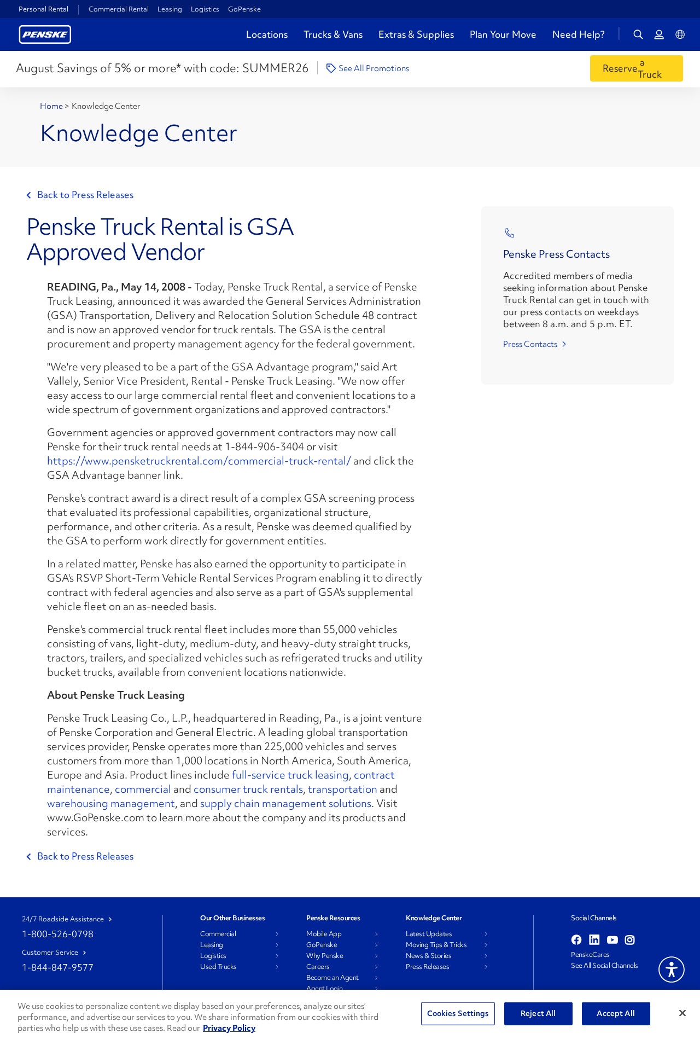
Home (52, 106)
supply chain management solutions (285, 803)
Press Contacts (530, 344)
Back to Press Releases (85, 195)
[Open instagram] (629, 940)
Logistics (205, 9)
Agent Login (324, 988)
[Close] (682, 1013)
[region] (350, 1014)
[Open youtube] (612, 940)
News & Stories (428, 956)
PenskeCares (590, 955)
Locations (267, 34)
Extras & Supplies (416, 34)
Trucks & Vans (333, 34)
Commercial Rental (119, 9)
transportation (342, 789)
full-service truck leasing (290, 775)
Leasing (170, 9)
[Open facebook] (576, 940)
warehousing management (111, 803)
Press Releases (427, 967)
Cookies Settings (458, 1013)
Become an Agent (332, 978)
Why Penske (324, 956)
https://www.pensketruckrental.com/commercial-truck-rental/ (199, 461)
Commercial (218, 934)
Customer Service (50, 952)
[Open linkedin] (594, 940)
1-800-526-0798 (58, 933)
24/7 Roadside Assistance (63, 919)
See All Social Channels (604, 966)
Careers (318, 967)
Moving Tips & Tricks (436, 945)
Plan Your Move (503, 34)
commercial (143, 789)
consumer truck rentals (248, 789)
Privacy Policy (229, 1028)
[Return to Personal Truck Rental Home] (45, 33)
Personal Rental (43, 9)
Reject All (538, 1013)
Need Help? (578, 34)
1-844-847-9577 (58, 967)
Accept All (615, 1013)
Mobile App (323, 934)
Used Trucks (218, 967)
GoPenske (244, 9)
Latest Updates (429, 934)
